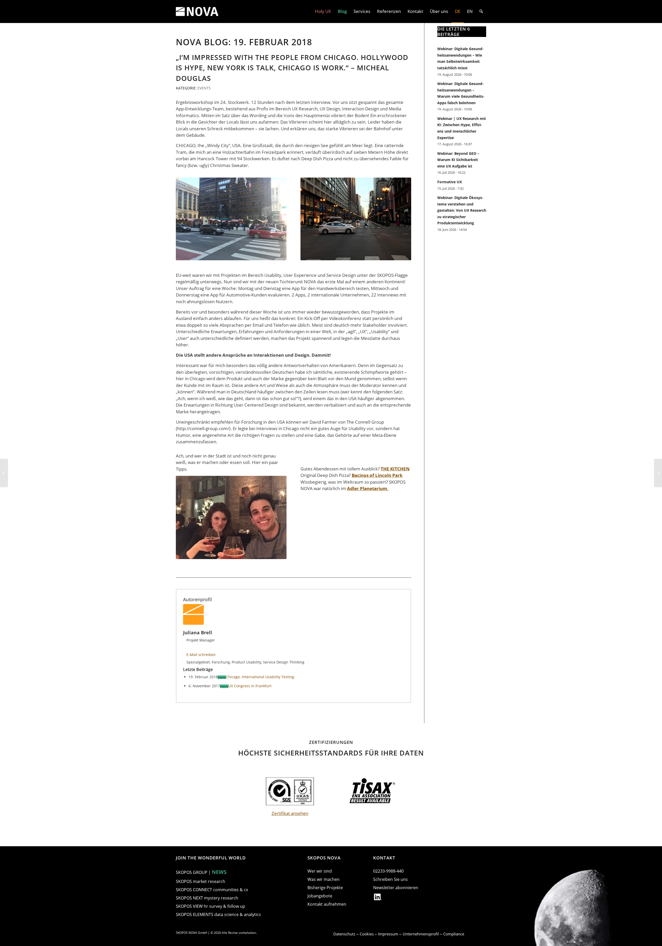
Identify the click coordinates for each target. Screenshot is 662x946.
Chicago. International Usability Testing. (260, 676)
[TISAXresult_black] (372, 791)
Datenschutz (344, 933)
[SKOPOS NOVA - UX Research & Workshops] (197, 11)
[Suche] (481, 11)
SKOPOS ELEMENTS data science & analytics (218, 914)
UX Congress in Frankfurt (250, 685)
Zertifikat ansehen (290, 813)
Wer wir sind (319, 871)
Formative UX (449, 181)
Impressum (388, 933)
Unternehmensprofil (421, 933)
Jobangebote (319, 896)
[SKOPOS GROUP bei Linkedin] (378, 898)
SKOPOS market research (200, 881)
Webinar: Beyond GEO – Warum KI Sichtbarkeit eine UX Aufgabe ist (458, 160)
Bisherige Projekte (325, 887)
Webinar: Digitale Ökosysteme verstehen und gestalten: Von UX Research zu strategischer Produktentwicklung (461, 210)
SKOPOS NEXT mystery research (207, 898)
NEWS (219, 871)
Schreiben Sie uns (390, 879)
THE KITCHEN (395, 469)
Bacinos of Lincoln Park (377, 475)
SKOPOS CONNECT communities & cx (212, 889)
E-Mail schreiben (201, 654)
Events (204, 88)
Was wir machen (323, 879)
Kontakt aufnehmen (326, 904)
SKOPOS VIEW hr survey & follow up (210, 906)
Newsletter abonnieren (395, 887)
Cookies (367, 933)
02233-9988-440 (388, 871)
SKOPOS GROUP (191, 872)
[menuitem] (323, 11)
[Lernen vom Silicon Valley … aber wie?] (4, 473)
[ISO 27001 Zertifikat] (290, 791)
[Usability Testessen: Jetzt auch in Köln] (658, 473)
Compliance (453, 933)
